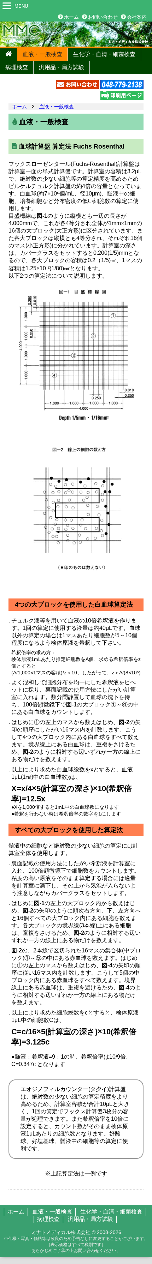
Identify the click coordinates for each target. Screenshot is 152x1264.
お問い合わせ (103, 17)
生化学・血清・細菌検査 (104, 54)
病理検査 (16, 67)
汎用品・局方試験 (61, 67)
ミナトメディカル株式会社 (60, 1232)
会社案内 (137, 17)
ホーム (71, 17)
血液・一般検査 (42, 54)
